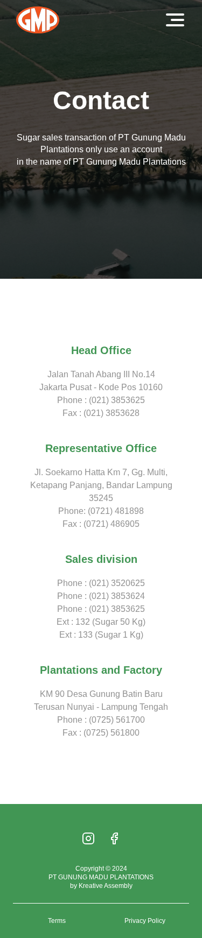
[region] (101, 860)
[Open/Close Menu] (175, 20)
